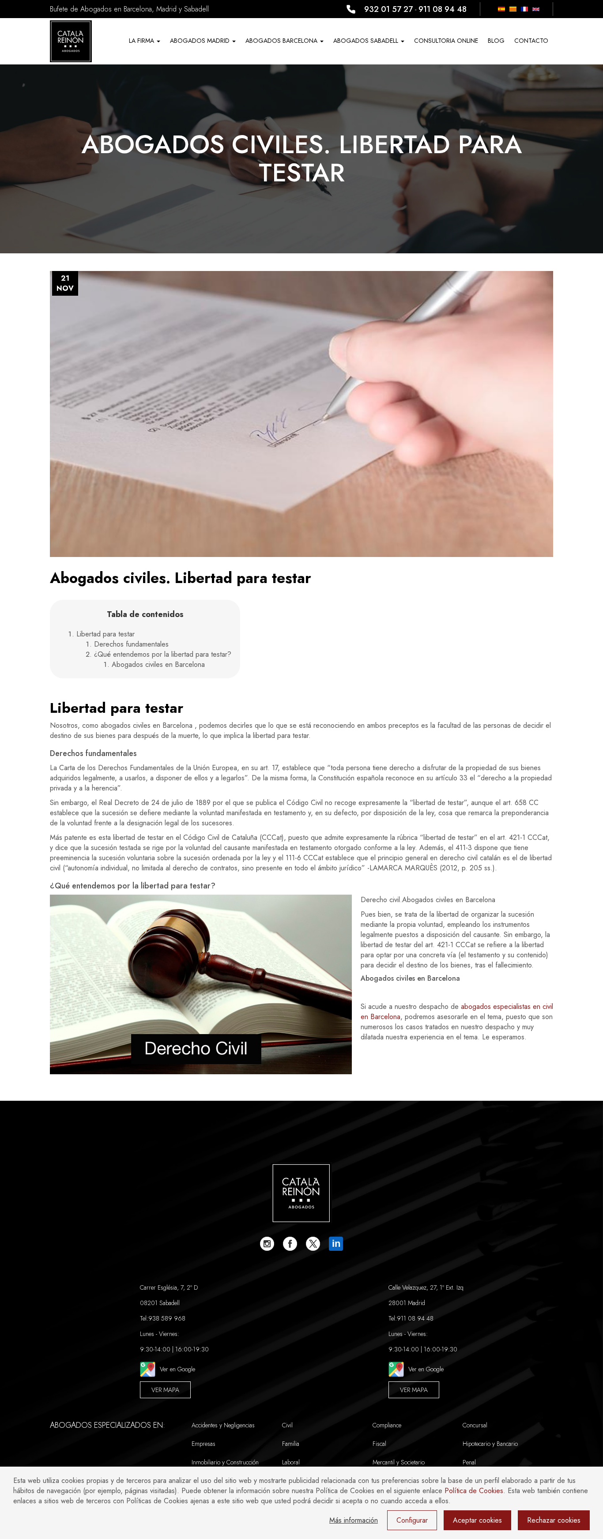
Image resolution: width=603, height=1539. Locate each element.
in (336, 1243)
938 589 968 (166, 1318)
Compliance (387, 1425)
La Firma (142, 40)
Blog (496, 40)
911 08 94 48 (442, 9)
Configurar (412, 1520)
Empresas (203, 1443)
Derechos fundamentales (131, 644)
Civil (287, 1425)
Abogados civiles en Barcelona (158, 664)
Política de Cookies (474, 1491)
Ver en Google (177, 1369)
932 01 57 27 (388, 9)
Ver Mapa (165, 1389)
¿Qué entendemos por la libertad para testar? (162, 654)
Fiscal (379, 1443)
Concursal (475, 1425)
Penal (469, 1462)
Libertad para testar (105, 634)
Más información (353, 1520)
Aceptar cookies (477, 1520)
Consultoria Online (446, 40)
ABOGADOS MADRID (200, 40)
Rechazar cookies (553, 1520)
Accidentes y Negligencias (223, 1425)
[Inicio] (71, 41)
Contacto (531, 40)
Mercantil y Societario (399, 1462)
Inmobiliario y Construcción (225, 1462)
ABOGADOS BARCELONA (282, 40)
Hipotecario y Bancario (490, 1443)
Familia (290, 1443)
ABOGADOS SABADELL (366, 40)
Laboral (291, 1462)
